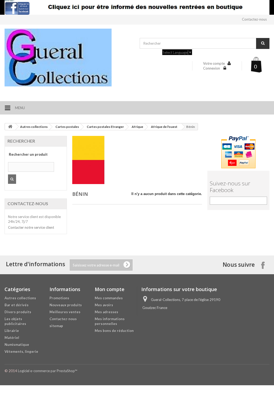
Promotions (59, 298)
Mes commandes (109, 298)
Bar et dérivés (17, 305)
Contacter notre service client (31, 227)
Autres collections (34, 127)
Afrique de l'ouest (164, 127)
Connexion (212, 68)
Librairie (12, 331)
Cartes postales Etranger (105, 127)
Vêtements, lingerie (21, 351)
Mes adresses (106, 312)
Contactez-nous (254, 19)
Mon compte (109, 289)
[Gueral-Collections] (69, 57)
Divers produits (18, 312)
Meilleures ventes (65, 312)
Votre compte (214, 63)
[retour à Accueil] (10, 126)
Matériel (12, 337)
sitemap (56, 326)
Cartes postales (67, 127)
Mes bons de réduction (114, 331)
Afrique (137, 127)
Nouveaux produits (66, 305)
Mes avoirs (104, 305)
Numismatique (17, 344)
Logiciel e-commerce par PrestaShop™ (47, 371)
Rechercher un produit (28, 154)
